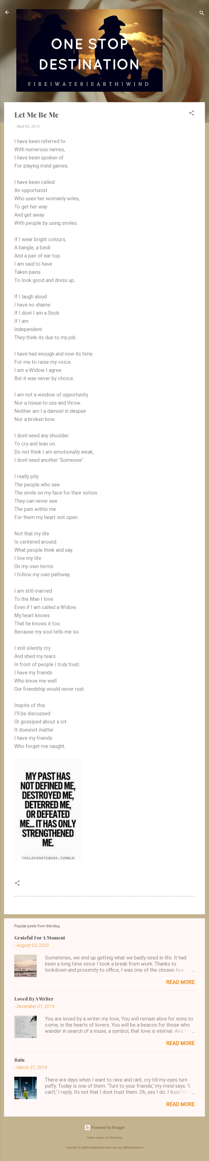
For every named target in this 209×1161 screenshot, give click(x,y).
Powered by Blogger (107, 1127)
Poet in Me (36, 885)
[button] (192, 114)
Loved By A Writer (34, 999)
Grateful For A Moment (39, 938)
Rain (19, 1060)
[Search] (202, 14)
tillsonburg (115, 1137)
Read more (180, 982)
